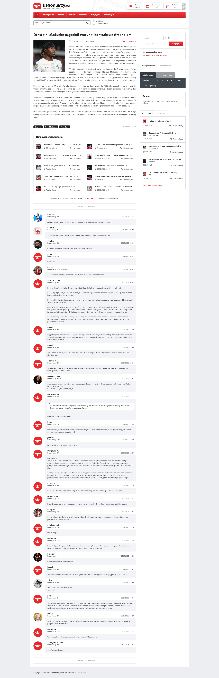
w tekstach (100, 21)
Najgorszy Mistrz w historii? (160, 121)
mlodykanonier (54, 525)
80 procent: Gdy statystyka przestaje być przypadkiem (165, 147)
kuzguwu (51, 509)
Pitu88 (50, 614)
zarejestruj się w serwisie (156, 55)
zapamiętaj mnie (152, 44)
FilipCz (50, 228)
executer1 (52, 483)
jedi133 (50, 438)
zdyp (49, 580)
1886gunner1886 (55, 642)
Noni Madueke (51, 127)
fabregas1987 (53, 376)
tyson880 (51, 538)
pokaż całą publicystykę (152, 185)
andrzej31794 (53, 280)
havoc (50, 267)
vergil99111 (52, 496)
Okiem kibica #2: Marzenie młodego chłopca (163, 174)
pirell (49, 596)
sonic (49, 254)
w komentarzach (102, 24)
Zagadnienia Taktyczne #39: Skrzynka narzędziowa (164, 134)
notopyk (51, 214)
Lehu (49, 422)
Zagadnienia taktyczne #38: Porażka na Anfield (165, 160)
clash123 (51, 361)
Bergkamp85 (53, 394)
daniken (50, 241)
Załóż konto (94, 198)
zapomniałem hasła (154, 52)
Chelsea (38, 127)
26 (131, 41)
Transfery (65, 127)
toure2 (50, 327)
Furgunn (51, 554)
